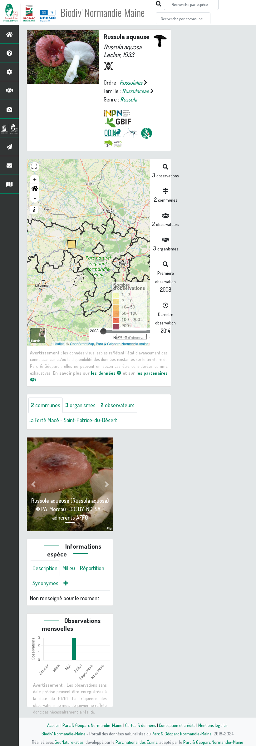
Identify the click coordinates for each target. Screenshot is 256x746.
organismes (80, 405)
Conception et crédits (177, 725)
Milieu (68, 568)
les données (104, 373)
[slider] (103, 331)
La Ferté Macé (43, 420)
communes (45, 405)
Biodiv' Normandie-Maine (103, 12)
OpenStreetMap (82, 343)
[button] (34, 188)
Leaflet (58, 343)
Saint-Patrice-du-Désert (90, 420)
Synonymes (45, 583)
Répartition (92, 568)
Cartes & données (140, 725)
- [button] (35, 198)
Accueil (53, 725)
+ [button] (35, 179)
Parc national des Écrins (136, 742)
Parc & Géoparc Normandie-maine (122, 343)
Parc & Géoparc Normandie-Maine (92, 725)
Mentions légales (213, 725)
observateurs (118, 405)
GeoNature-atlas (69, 742)
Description (44, 568)
